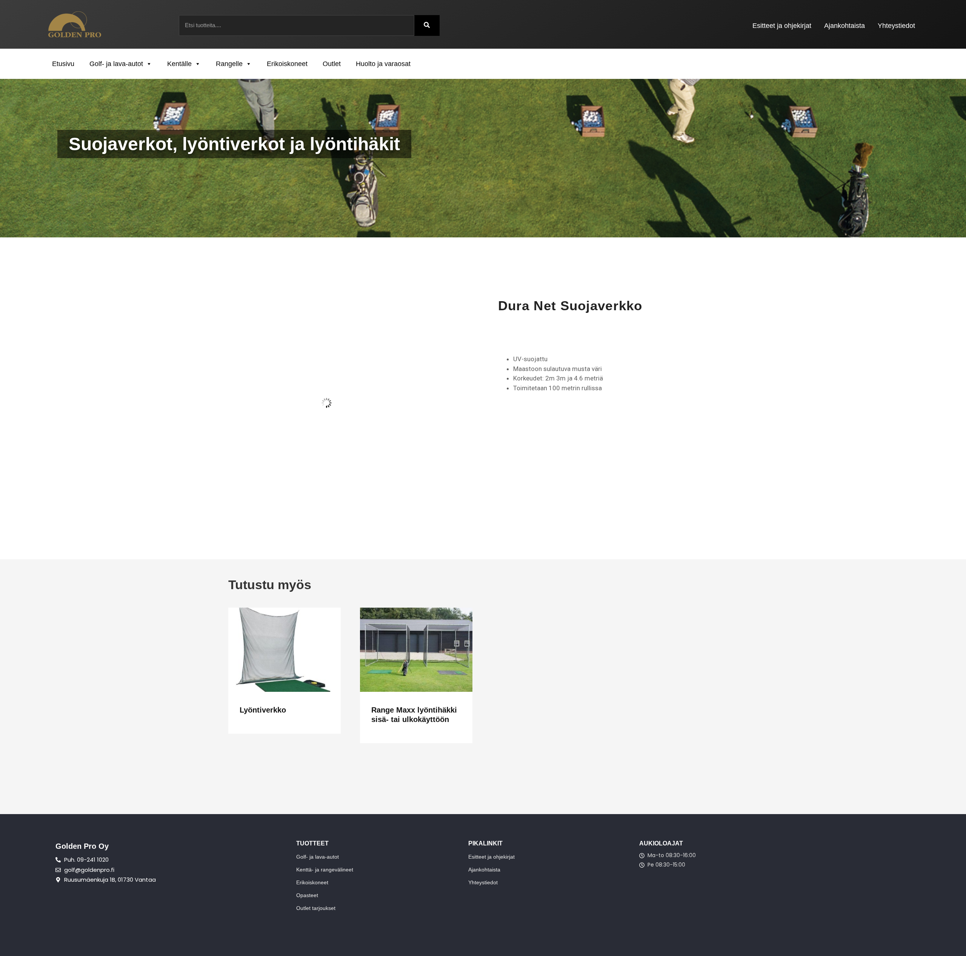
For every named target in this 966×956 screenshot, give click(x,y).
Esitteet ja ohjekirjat (781, 25)
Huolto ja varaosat (383, 64)
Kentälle (179, 64)
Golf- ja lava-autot (116, 64)
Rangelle (229, 64)
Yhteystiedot (896, 25)
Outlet (332, 64)
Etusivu (63, 64)
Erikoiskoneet (287, 64)
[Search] (427, 25)
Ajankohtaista (844, 25)
